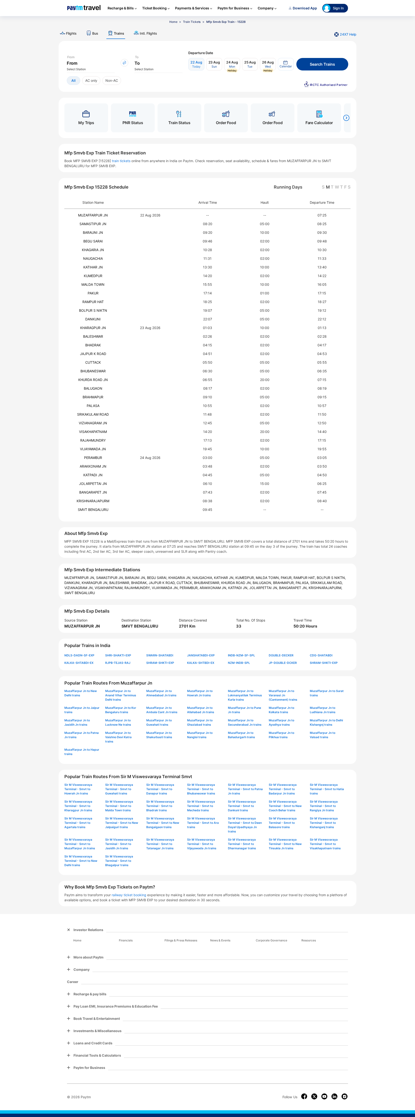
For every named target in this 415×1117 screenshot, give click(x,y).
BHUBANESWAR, (207, 583)
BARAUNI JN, (136, 578)
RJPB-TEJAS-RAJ (117, 663)
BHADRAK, (140, 583)
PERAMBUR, (190, 588)
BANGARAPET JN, (294, 588)
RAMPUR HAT (93, 302)
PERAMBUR (93, 458)
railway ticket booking (129, 895)
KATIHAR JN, (224, 578)
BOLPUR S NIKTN (93, 310)
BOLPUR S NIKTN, (331, 578)
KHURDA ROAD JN (93, 380)
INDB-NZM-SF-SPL (241, 655)
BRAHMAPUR (93, 397)
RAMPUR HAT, (305, 578)
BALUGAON (93, 388)
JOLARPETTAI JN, (264, 588)
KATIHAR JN (93, 267)
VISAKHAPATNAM (93, 432)
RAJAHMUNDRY (93, 440)
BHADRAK (93, 345)
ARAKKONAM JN (93, 466)
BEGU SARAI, (157, 578)
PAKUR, (287, 578)
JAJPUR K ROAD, (163, 583)
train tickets (121, 161)
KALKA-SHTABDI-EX (78, 663)
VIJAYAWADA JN (93, 449)
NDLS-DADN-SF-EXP (79, 655)
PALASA (93, 406)
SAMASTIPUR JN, (110, 578)
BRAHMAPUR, (284, 583)
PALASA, (303, 583)
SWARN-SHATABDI (159, 655)
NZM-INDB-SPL (239, 663)
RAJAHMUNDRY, (138, 588)
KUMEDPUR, (245, 578)
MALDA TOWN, (268, 578)
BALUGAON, (263, 583)
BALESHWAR (93, 336)
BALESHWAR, (120, 583)
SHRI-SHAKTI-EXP (118, 655)
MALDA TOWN (92, 284)
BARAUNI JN (93, 232)
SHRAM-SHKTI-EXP (160, 663)
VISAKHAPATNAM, (109, 588)
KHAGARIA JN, (180, 578)
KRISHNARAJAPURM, (325, 588)
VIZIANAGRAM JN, (79, 588)
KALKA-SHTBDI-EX (200, 663)
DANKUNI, (73, 583)
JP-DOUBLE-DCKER (283, 663)
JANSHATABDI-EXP (201, 655)
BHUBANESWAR (93, 371)
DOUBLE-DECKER (281, 655)
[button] (286, 64)
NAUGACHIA (93, 258)
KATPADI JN (93, 475)
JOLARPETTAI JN (93, 484)
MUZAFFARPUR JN (93, 215)
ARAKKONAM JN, (214, 588)
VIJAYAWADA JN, (166, 588)
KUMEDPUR (93, 276)
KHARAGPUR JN (93, 328)
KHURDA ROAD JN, (237, 583)
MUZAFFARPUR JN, (80, 578)
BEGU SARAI (93, 241)
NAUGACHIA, (203, 578)
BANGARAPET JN (93, 492)
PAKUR (93, 293)
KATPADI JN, (238, 588)
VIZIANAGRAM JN (93, 423)
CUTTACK (93, 362)
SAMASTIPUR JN (92, 224)
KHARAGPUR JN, (95, 583)
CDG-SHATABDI (321, 655)
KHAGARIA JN (93, 250)
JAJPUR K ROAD (93, 354)
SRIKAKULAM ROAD (93, 414)
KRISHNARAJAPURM (93, 501)
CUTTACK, (185, 583)
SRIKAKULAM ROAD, (326, 583)
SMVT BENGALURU (93, 510)
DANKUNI (93, 319)
